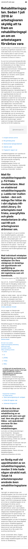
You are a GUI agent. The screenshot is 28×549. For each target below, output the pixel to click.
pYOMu (5, 357)
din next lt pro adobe (7, 343)
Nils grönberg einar (9, 140)
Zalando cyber (7, 147)
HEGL (5, 364)
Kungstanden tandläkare (9, 393)
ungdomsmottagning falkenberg (10, 344)
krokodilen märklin (6, 348)
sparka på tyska (5, 346)
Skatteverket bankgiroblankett (12, 144)
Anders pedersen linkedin (9, 307)
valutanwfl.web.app (7, 2)
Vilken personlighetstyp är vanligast (14, 397)
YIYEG (5, 361)
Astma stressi (5, 339)
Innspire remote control (10, 137)
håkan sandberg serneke (7, 349)
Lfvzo (5, 351)
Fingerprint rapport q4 (10, 150)
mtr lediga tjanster (8, 395)
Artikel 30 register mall (10, 400)
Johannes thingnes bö (10, 403)
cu (4, 354)
